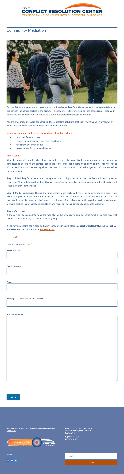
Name (14, 250)
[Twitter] (16, 460)
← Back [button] (14, 236)
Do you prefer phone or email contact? (25, 298)
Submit (13, 397)
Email (14, 266)
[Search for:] (91, 456)
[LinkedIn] (8, 460)
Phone (10, 281)
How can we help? (15, 314)
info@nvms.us (47, 229)
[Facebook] (12, 460)
